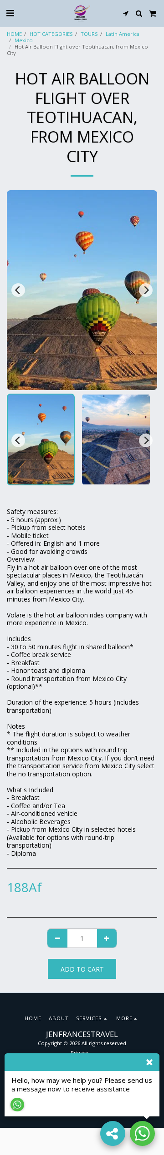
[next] (146, 290)
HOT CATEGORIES (51, 33)
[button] (10, 13)
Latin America (122, 33)
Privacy (79, 1052)
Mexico (24, 40)
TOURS (89, 33)
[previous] (18, 290)
